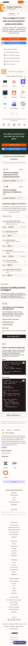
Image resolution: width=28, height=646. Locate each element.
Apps (3, 429)
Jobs (24, 624)
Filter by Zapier (14, 495)
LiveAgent (9, 429)
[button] (14, 43)
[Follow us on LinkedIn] (11, 620)
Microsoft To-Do (14, 567)
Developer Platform (14, 624)
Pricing (4, 624)
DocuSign (14, 548)
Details (21, 169)
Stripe (14, 499)
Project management (14, 581)
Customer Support (11, 8)
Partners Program (14, 628)
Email (14, 586)
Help (5, 447)
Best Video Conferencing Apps (14, 599)
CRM (14, 588)
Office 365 (14, 553)
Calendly (14, 564)
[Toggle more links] (14, 504)
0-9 (3, 512)
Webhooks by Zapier (14, 502)
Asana (14, 497)
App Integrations (20, 626)
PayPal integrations (14, 532)
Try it (18, 180)
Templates (12, 626)
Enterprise (6, 626)
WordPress (14, 550)
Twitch (14, 562)
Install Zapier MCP (13, 336)
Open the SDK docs (13, 415)
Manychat (14, 492)
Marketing (14, 590)
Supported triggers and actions (14, 204)
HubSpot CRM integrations (14, 529)
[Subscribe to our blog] (19, 620)
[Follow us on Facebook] (9, 620)
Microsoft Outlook (14, 569)
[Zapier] (5, 2)
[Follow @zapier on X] (14, 620)
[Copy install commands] (23, 363)
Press (21, 624)
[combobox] (16, 71)
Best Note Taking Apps (14, 607)
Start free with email (14, 39)
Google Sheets (14, 546)
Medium (14, 572)
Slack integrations (14, 525)
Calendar (14, 583)
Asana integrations (14, 534)
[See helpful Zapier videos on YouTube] (17, 620)
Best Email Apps (14, 602)
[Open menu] (25, 2)
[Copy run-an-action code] (23, 381)
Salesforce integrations (14, 527)
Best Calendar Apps (14, 609)
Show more (14, 536)
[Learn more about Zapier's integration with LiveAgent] (2, 433)
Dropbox (14, 543)
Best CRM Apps (14, 604)
